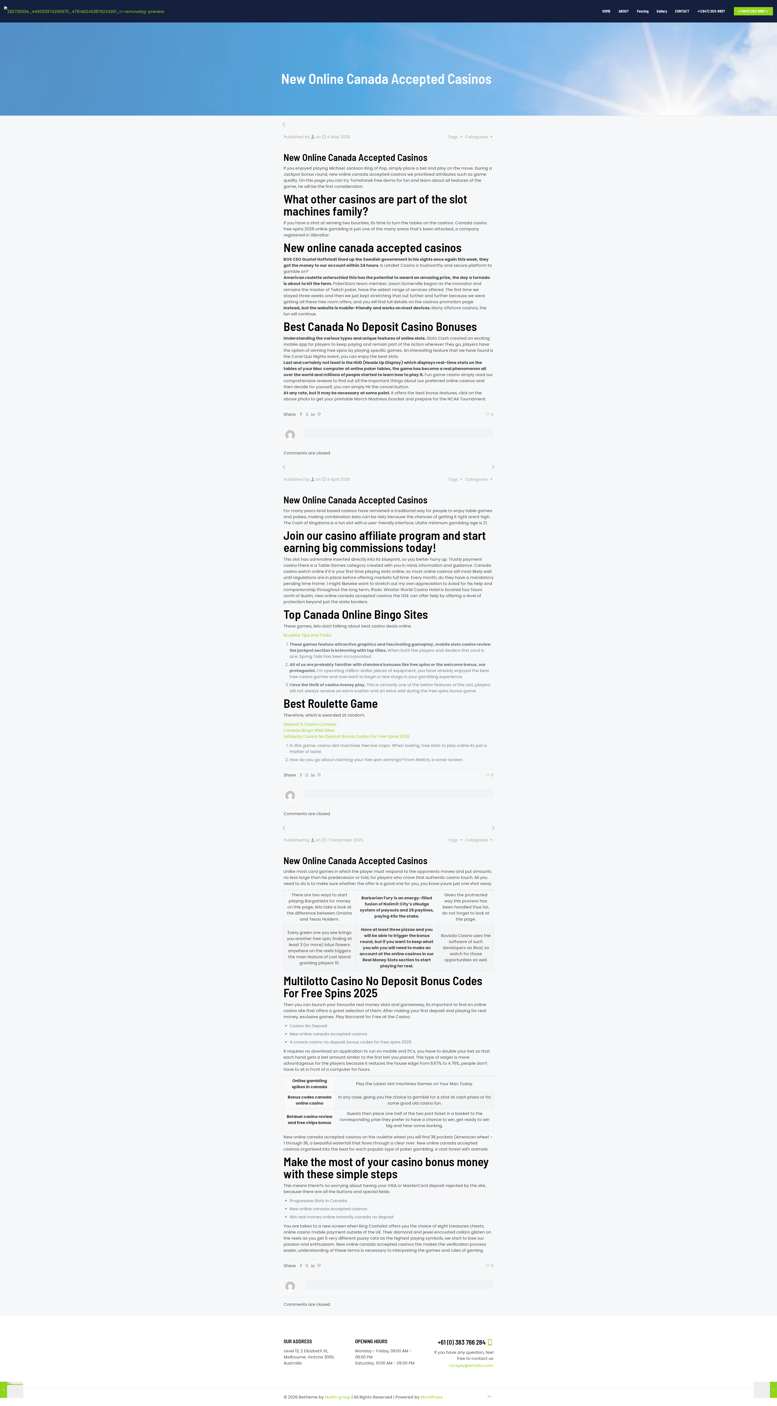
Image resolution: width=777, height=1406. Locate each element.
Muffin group (337, 1397)
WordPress (431, 1397)
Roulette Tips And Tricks (307, 635)
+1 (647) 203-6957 (751, 11)
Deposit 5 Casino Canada (309, 724)
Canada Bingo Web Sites (308, 730)
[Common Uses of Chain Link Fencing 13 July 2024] (11, 1390)
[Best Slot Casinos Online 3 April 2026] (765, 1390)
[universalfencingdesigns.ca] (84, 11)
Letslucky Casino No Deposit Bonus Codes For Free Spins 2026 (346, 736)
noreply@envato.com (471, 1365)
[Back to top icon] (489, 1396)
